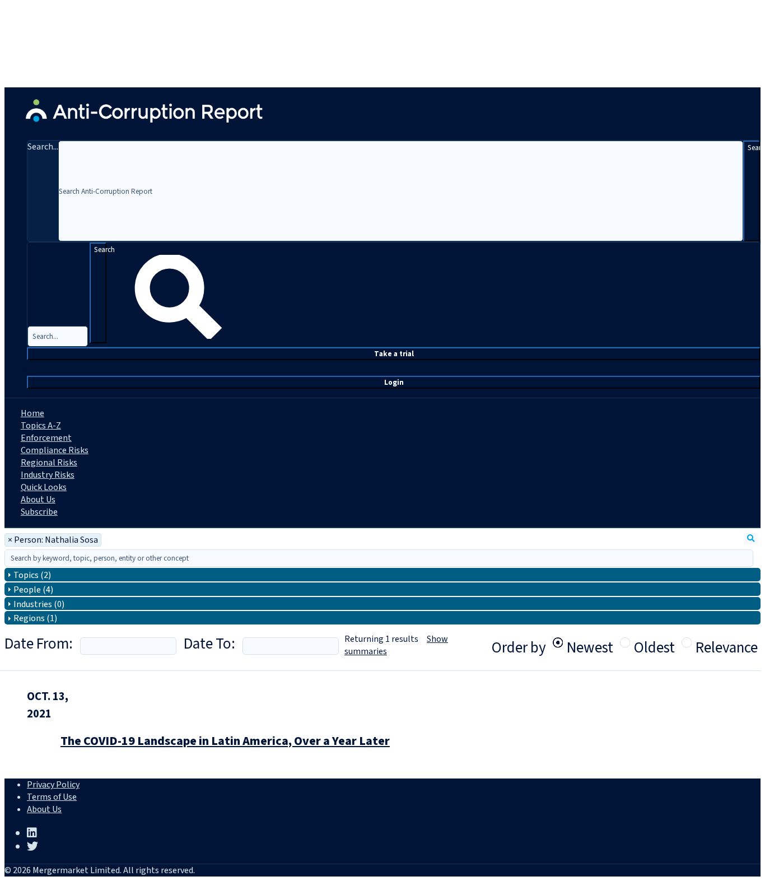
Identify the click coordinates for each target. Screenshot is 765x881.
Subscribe (39, 512)
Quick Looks (44, 487)
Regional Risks (49, 462)
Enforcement (46, 438)
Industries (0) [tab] (38, 604)
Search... (42, 147)
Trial (394, 353)
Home (32, 413)
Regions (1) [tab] (35, 618)
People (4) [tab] (33, 590)
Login (394, 382)
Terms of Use (52, 797)
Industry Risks (47, 475)
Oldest (654, 642)
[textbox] (378, 558)
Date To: (209, 644)
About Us (38, 499)
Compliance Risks (54, 450)
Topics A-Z (41, 425)
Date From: (38, 644)
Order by (519, 648)
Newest (590, 642)
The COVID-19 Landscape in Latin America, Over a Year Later (225, 741)
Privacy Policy (53, 785)
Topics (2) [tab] (32, 575)
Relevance (727, 642)
